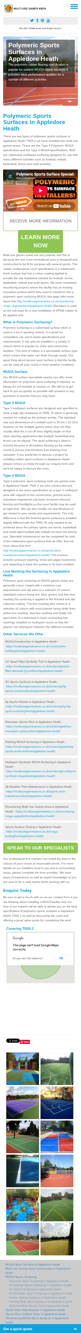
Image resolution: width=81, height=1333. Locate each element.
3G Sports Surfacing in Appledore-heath (35, 1289)
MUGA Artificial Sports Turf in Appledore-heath (39, 1305)
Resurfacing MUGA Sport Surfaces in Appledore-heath (37, 1320)
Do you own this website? (28, 958)
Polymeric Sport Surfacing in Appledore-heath (39, 1281)
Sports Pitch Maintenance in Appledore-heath (35, 1310)
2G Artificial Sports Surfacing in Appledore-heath (40, 1285)
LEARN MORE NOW (40, 241)
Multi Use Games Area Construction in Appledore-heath (38, 1270)
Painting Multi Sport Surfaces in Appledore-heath (40, 1301)
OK (61, 958)
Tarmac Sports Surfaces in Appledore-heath (37, 1297)
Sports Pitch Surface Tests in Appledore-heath (36, 1314)
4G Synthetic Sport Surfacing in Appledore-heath (40, 1293)
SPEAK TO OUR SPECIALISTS (40, 847)
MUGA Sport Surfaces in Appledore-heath (33, 1264)
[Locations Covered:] (5, 6)
